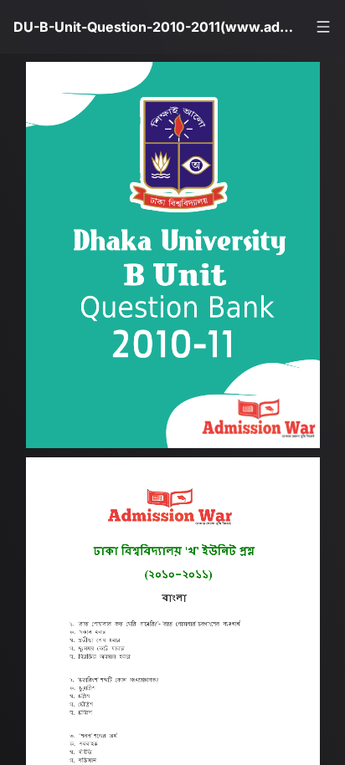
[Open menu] (323, 26)
